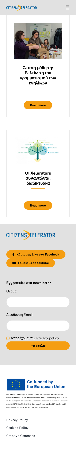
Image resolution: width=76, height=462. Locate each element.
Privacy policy (47, 338)
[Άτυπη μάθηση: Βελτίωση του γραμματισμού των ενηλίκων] (38, 26)
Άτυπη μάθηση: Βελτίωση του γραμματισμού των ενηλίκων (38, 75)
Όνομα (11, 291)
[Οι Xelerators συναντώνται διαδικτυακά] (38, 140)
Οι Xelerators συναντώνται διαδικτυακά (38, 178)
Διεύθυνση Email (19, 315)
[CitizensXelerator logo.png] (21, 6)
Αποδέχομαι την (35, 338)
